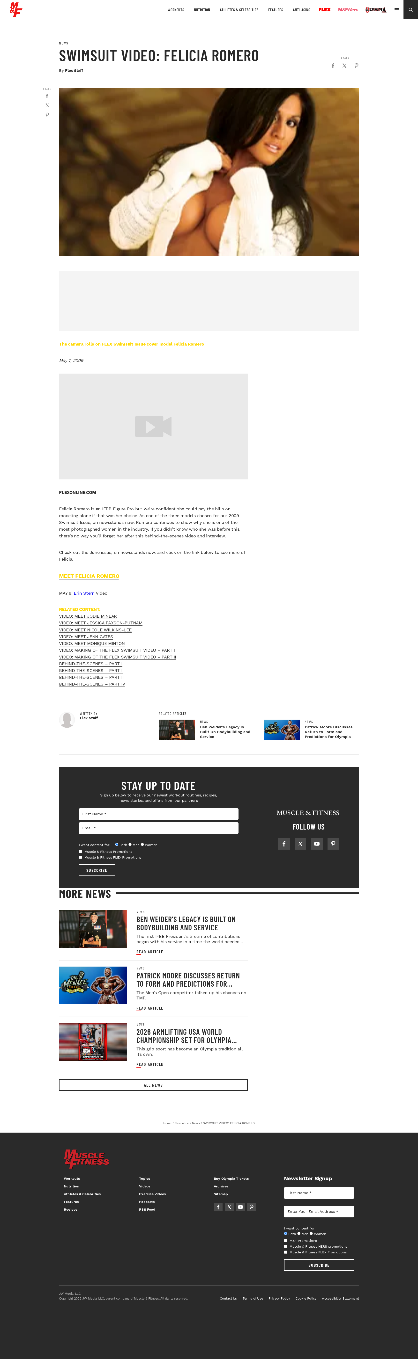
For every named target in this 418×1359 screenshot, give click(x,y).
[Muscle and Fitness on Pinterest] (333, 844)
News (63, 43)
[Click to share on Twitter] (344, 65)
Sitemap (221, 1194)
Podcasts (147, 1202)
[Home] (16, 15)
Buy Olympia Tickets (231, 1178)
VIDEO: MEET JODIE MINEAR (88, 616)
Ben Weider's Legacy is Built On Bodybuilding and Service (225, 732)
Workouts (176, 9)
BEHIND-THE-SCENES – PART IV (92, 684)
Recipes (70, 1209)
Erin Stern (84, 593)
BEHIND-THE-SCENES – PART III (92, 677)
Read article (150, 951)
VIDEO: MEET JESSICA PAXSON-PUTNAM (100, 622)
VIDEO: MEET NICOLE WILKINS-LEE (95, 629)
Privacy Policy (279, 1298)
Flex (325, 9)
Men (136, 845)
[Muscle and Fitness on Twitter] (300, 844)
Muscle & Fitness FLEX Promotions (113, 857)
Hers (348, 9)
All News (153, 1085)
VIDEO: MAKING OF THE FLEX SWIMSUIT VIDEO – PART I (117, 650)
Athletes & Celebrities (239, 9)
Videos (144, 1186)
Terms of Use (253, 1298)
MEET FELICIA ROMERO (89, 576)
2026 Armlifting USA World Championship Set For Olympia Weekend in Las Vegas (183, 1040)
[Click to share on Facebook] (332, 65)
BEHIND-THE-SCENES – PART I (90, 663)
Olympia (376, 10)
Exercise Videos (152, 1194)
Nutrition (202, 9)
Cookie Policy (306, 1298)
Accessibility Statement (340, 1298)
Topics (144, 1178)
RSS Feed (147, 1209)
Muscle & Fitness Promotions (108, 851)
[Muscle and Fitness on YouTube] (317, 844)
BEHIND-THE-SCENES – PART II (91, 670)
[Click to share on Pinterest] (356, 65)
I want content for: (94, 845)
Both (123, 845)
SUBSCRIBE (96, 870)
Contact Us (228, 1298)
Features (275, 9)
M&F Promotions (303, 1241)
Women (151, 845)
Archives (221, 1186)
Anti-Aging (301, 9)
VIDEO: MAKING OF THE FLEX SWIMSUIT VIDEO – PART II (117, 656)
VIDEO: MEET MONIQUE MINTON (92, 643)
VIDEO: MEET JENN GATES (86, 636)
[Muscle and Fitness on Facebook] (284, 844)
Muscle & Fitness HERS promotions (318, 1246)
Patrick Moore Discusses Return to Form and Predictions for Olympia (329, 732)
